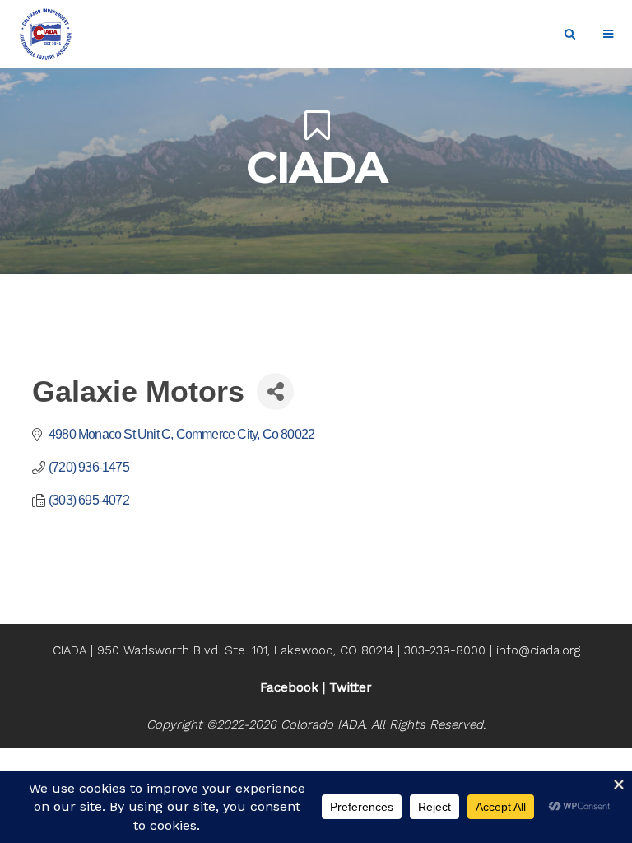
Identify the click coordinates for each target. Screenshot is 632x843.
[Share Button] (275, 391)
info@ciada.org (538, 650)
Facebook (289, 687)
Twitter (350, 687)
